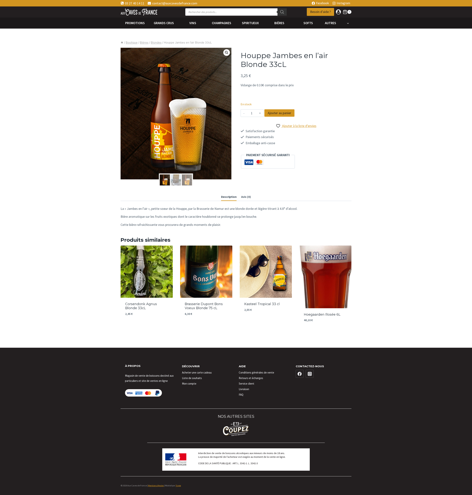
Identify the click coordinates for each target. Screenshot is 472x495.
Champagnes (221, 23)
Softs (308, 23)
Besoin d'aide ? (320, 12)
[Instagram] (310, 374)
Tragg (178, 485)
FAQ (241, 394)
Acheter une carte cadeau (197, 372)
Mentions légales (156, 485)
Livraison (244, 389)
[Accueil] (122, 42)
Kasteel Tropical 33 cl (262, 304)
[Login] (338, 11)
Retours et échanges (251, 378)
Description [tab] (229, 197)
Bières (279, 23)
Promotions (135, 23)
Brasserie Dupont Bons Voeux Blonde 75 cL (204, 306)
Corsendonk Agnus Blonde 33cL (141, 306)
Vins (192, 23)
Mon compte (189, 383)
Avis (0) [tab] (246, 197)
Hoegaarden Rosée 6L (322, 314)
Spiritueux (250, 23)
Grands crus (164, 23)
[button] (226, 52)
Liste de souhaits (192, 378)
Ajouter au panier (279, 113)
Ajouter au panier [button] (146, 325)
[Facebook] (300, 374)
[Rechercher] (282, 12)
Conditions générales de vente (256, 372)
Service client (246, 383)
